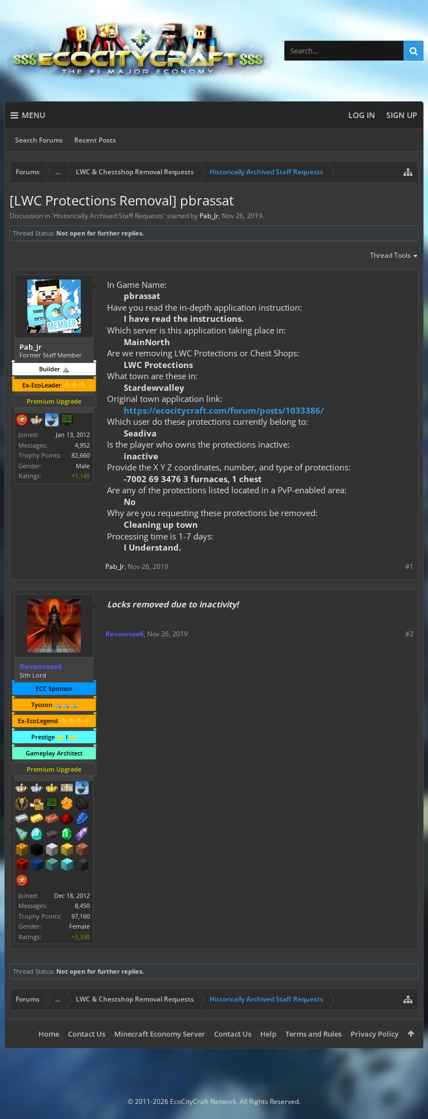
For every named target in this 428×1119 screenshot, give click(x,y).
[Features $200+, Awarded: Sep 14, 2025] (67, 819)
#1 (409, 566)
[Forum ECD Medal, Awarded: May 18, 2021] (67, 789)
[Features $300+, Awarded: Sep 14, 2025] (21, 835)
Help (268, 1034)
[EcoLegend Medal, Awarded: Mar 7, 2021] (52, 789)
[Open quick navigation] (408, 172)
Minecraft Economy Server (159, 1034)
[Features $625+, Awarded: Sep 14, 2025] (67, 835)
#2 (409, 634)
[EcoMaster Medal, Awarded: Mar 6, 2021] (36, 789)
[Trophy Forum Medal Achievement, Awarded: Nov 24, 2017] (21, 421)
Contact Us (86, 1034)
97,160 (80, 916)
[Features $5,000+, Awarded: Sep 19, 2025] (82, 865)
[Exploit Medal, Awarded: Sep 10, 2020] (67, 421)
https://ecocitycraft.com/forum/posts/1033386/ (224, 410)
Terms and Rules (313, 1034)
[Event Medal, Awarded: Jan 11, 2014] (21, 804)
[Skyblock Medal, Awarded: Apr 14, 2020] (52, 421)
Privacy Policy (374, 1034)
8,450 (82, 905)
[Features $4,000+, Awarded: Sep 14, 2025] (52, 865)
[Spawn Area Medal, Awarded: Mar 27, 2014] (36, 804)
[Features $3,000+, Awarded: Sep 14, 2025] (21, 865)
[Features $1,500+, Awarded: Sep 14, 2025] (52, 850)
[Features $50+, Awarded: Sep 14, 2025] (82, 804)
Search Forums (39, 140)
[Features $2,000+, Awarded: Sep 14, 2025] (67, 850)
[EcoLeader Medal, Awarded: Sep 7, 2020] (36, 421)
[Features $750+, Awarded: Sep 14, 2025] (82, 835)
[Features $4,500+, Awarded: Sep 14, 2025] (67, 865)
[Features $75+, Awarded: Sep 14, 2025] (21, 819)
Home (48, 1034)
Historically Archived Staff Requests (108, 215)
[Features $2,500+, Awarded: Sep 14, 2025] (82, 850)
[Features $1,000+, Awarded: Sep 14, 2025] (21, 850)
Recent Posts (95, 140)
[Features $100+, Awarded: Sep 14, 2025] (36, 819)
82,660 (80, 455)
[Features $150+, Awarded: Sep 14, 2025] (52, 819)
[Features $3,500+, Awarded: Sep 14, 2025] (36, 865)
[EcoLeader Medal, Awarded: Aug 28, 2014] (21, 789)
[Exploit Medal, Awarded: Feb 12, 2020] (52, 804)
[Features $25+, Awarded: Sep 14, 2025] (67, 804)
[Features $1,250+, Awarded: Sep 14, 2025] (36, 850)
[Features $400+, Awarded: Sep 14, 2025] (36, 835)
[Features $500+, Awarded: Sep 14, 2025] (52, 835)
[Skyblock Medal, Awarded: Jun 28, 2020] (82, 789)
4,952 (82, 445)
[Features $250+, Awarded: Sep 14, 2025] (82, 819)
